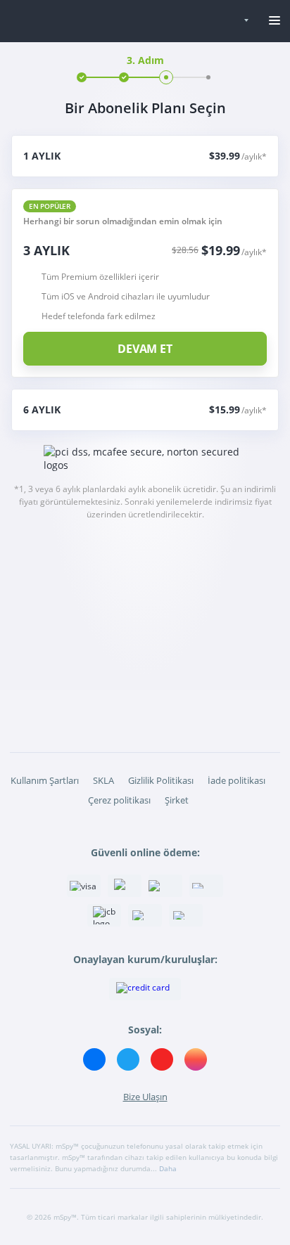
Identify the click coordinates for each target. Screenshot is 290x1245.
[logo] (111, 21)
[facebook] (94, 1059)
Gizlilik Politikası (161, 780)
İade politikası (236, 780)
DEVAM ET (145, 348)
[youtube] (162, 1059)
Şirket (177, 800)
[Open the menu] (274, 21)
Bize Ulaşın (145, 1096)
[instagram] (195, 1059)
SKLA (103, 780)
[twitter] (128, 1059)
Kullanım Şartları (45, 780)
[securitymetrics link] (145, 989)
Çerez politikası (119, 800)
